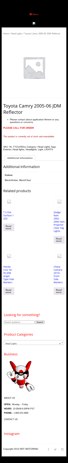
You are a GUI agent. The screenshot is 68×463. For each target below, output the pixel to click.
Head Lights (16, 33)
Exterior (7, 149)
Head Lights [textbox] (33, 343)
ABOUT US (9, 398)
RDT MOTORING (29, 449)
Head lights (18, 149)
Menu (35, 14)
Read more (8, 227)
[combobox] (34, 342)
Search (39, 322)
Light (40, 149)
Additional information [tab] (20, 158)
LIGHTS (48, 149)
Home (6, 33)
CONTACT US (11, 419)
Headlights (31, 149)
